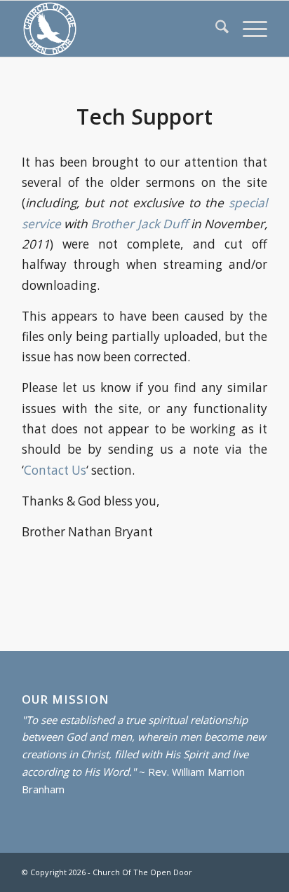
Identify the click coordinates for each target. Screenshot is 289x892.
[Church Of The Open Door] (120, 29)
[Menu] (248, 29)
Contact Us (55, 470)
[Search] (215, 29)
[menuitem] (215, 29)
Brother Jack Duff (138, 224)
